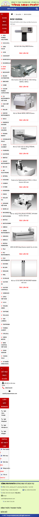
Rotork (5, 264)
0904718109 (8, 388)
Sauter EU (4, 283)
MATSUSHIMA (6, 216)
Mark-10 (5, 209)
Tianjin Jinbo (4, 307)
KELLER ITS (4, 199)
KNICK (5, 194)
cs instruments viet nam (5, 98)
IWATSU (5, 157)
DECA (4, 119)
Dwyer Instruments (5, 114)
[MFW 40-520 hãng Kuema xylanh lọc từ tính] (23, 236)
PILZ (4, 249)
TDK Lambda (3, 320)
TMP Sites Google (3, 413)
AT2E (4, 52)
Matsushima (7, 223)
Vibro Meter (4, 338)
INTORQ (5, 176)
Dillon (5, 109)
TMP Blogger (3, 432)
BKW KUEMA (3, 68)
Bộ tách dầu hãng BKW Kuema (23, 46)
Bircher (5, 81)
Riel (4, 274)
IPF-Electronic (5, 171)
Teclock (6, 315)
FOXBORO (6, 150)
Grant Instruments (5, 162)
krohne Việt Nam (4, 204)
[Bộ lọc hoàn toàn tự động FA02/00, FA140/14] (23, 136)
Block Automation (5, 77)
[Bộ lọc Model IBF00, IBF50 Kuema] (23, 102)
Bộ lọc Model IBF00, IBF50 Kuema (23, 113)
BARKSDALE (6, 59)
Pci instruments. (5, 253)
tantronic (6, 324)
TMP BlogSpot (4, 420)
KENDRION (6, 190)
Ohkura (5, 236)
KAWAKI (5, 183)
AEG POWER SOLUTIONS (4, 37)
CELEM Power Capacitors (5, 91)
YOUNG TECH (4, 357)
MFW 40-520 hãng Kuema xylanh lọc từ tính (23, 247)
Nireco (5, 240)
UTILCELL (6, 333)
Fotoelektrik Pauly (5, 140)
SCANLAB (6, 278)
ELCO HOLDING (4, 129)
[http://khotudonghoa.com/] (12, 14)
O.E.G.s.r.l (6, 43)
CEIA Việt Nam (5, 105)
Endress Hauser (5, 123)
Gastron (6, 154)
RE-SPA (5, 267)
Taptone (5, 311)
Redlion (5, 271)
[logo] (19, 3)
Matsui (5, 220)
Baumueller (6, 63)
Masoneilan (6, 212)
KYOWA (5, 187)
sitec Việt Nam (4, 298)
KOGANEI (5, 179)
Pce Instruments (5, 259)
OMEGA (5, 227)
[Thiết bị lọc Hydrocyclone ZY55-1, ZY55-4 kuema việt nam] (23, 169)
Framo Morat (4, 134)
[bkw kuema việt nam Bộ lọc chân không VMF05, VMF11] (23, 69)
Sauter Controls (4, 288)
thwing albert (4, 329)
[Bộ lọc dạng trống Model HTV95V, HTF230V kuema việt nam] (23, 203)
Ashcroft (6, 56)
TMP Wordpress (4, 426)
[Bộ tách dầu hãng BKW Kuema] (23, 35)
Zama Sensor (3, 351)
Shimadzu (6, 293)
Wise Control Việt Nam (4, 345)
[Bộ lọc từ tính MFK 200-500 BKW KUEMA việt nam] (23, 270)
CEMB (4, 85)
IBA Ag (5, 167)
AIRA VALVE (3, 47)
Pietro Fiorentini (4, 244)
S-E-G (4, 302)
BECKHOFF (6, 72)
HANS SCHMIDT (4, 146)
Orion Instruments (5, 231)
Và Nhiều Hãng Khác (5, 363)
